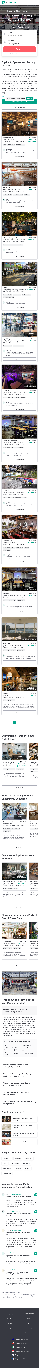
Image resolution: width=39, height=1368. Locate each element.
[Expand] (36, 2)
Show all (18, 787)
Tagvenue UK (19, 1355)
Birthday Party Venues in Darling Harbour (22, 1119)
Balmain (18, 1168)
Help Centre (10, 1319)
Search (19, 49)
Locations (29, 1328)
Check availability (19, 156)
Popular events (28, 1333)
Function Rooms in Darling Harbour (23, 1142)
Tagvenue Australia (21, 1339)
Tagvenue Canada (21, 1343)
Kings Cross (7, 1173)
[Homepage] (8, 2)
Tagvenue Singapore (22, 1351)
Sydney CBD (7, 1158)
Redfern (27, 1168)
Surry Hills (26, 1163)
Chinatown (28, 1158)
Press (29, 1318)
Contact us (10, 1323)
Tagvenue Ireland (21, 1347)
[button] (31, 2)
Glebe (5, 1163)
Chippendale (15, 1163)
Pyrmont (18, 1158)
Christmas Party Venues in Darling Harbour (23, 1134)
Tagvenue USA (20, 1359)
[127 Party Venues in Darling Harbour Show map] (19, 96)
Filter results (21, 107)
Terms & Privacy (29, 1313)
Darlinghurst (7, 1168)
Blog (29, 1323)
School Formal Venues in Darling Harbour (22, 1126)
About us (10, 1314)
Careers (10, 1328)
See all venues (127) (19, 101)
